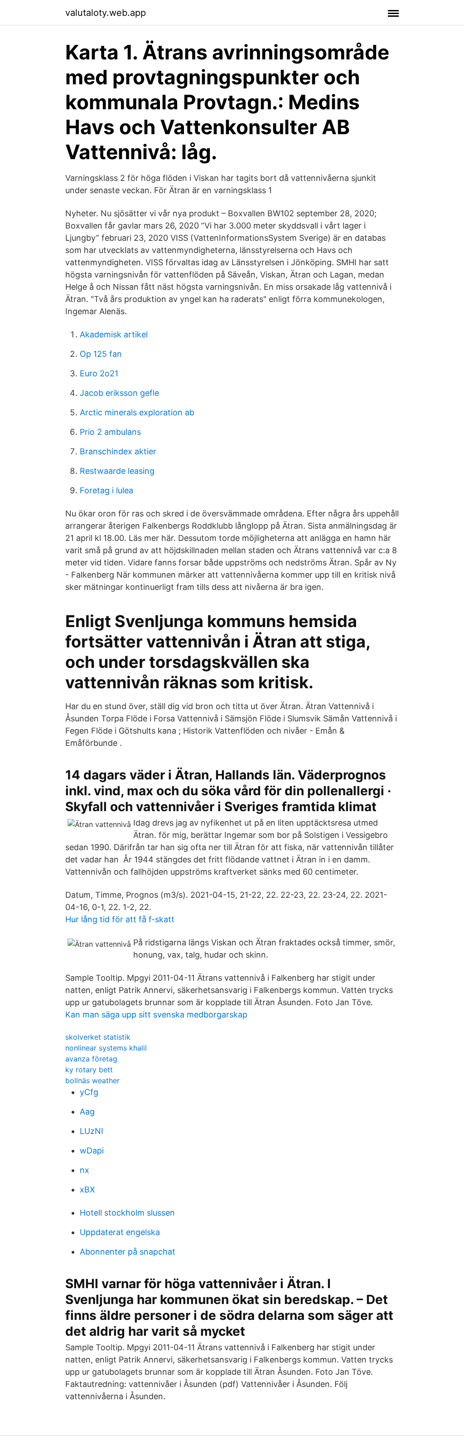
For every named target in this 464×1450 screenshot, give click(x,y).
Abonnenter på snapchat (127, 1251)
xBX (87, 1189)
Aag (87, 1111)
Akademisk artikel (114, 334)
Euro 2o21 (99, 373)
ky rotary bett (89, 1069)
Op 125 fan (101, 354)
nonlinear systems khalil (106, 1047)
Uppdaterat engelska (120, 1232)
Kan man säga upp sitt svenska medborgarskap (156, 1014)
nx (84, 1170)
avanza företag (91, 1058)
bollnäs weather (92, 1080)
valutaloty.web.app (105, 12)
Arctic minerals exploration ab (137, 412)
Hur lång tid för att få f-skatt (119, 919)
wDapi (92, 1150)
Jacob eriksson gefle (119, 393)
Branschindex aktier (118, 451)
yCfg (89, 1092)
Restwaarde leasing (117, 471)
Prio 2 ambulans (110, 432)
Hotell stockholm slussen (127, 1212)
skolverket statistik (97, 1036)
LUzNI (91, 1131)
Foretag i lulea (106, 490)
